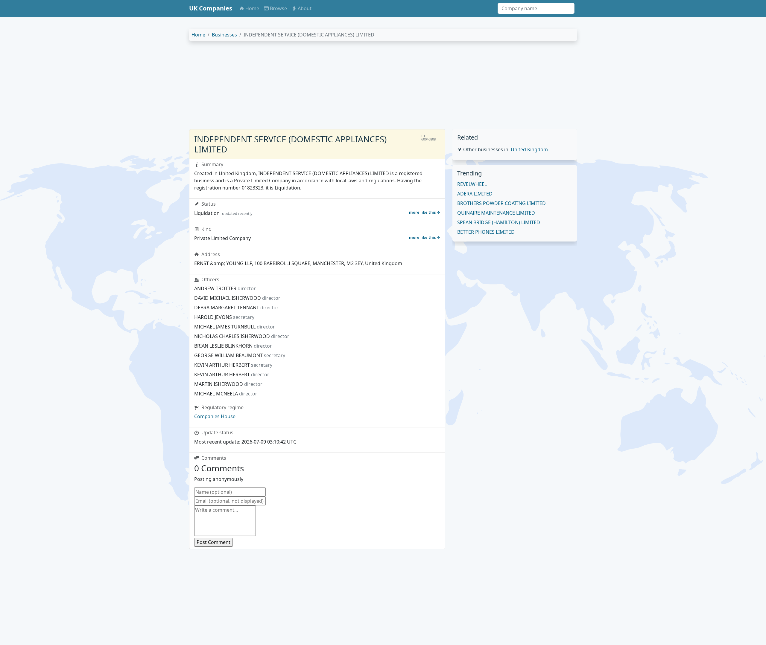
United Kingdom (529, 149)
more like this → (424, 212)
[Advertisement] (368, 87)
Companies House (214, 416)
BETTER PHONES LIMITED (486, 232)
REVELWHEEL (472, 184)
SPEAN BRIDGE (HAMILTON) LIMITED (498, 222)
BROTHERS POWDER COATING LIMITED (501, 203)
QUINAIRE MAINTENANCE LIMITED (496, 213)
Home (198, 34)
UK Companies (210, 8)
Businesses (224, 34)
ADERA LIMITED (475, 193)
